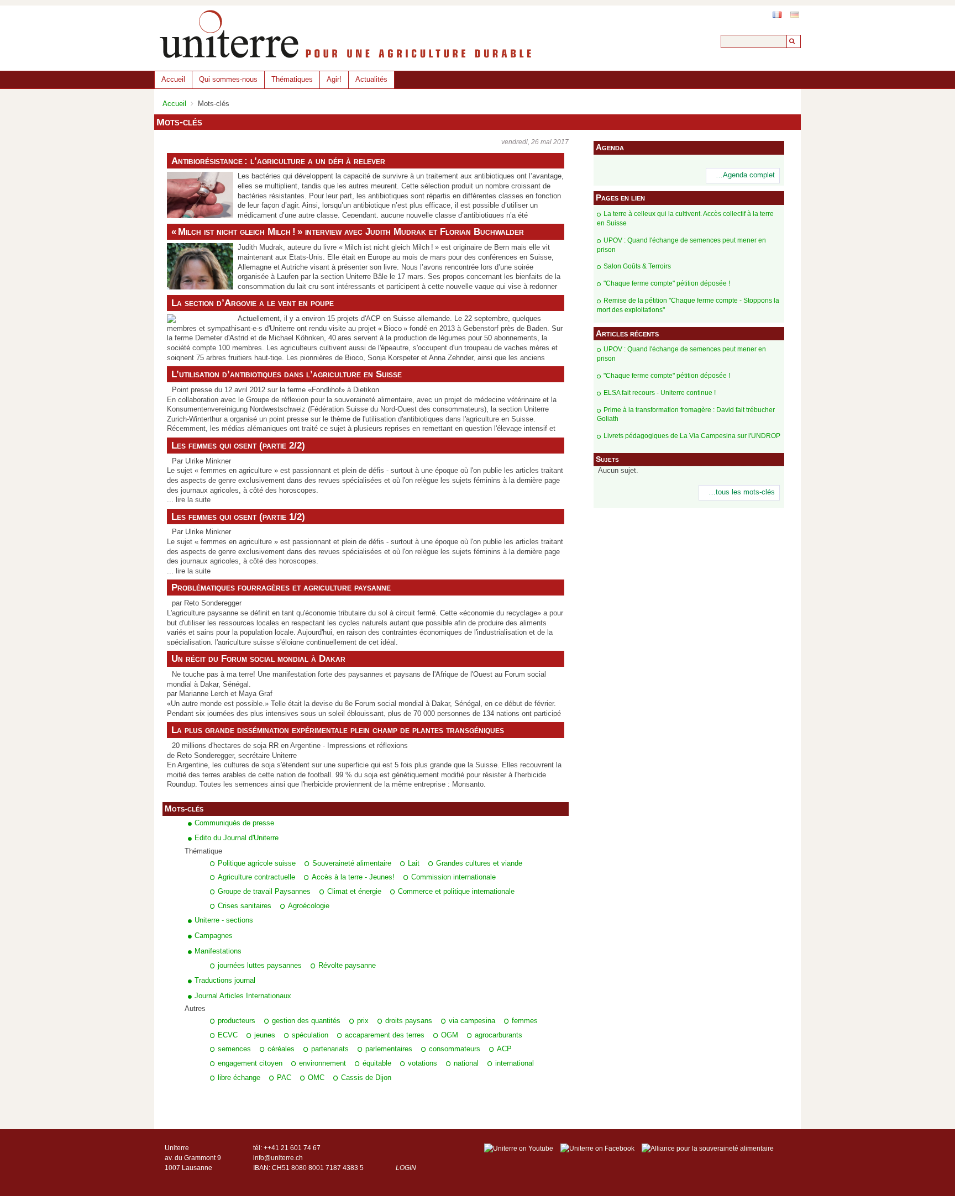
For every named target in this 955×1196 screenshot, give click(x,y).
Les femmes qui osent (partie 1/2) (238, 516)
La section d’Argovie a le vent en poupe (252, 302)
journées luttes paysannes (260, 966)
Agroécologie (308, 906)
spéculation (310, 1035)
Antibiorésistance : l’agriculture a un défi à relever (278, 160)
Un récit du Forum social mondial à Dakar (258, 658)
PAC (284, 1078)
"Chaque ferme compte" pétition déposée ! (667, 283)
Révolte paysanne (347, 966)
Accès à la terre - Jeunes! (353, 877)
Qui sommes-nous (228, 79)
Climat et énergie (354, 891)
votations (422, 1063)
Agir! (334, 79)
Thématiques (292, 79)
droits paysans (408, 1021)
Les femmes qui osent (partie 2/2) (238, 445)
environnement (322, 1063)
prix (363, 1021)
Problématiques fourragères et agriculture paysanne (281, 587)
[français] (777, 15)
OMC (316, 1078)
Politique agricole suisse (257, 863)
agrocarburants (498, 1035)
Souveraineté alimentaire (351, 863)
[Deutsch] (794, 15)
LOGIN (406, 1168)
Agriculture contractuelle (256, 877)
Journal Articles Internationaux (243, 996)
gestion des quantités (306, 1021)
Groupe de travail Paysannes (264, 891)
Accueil (173, 79)
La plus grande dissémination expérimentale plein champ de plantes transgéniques (337, 729)
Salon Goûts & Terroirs (637, 266)
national (466, 1063)
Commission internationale (453, 877)
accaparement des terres (384, 1035)
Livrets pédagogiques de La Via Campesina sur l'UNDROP (692, 436)
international (514, 1063)
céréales (281, 1049)
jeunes (264, 1035)
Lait (413, 863)
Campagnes (214, 935)
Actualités (371, 79)
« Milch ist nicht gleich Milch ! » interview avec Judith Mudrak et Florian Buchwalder (347, 231)
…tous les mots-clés (742, 492)
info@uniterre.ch (278, 1158)
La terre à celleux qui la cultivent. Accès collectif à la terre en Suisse (685, 218)
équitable (377, 1063)
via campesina (472, 1021)
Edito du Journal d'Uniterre (237, 838)
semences (234, 1049)
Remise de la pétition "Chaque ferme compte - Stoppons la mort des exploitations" (688, 305)
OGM (449, 1035)
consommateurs (454, 1049)
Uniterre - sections (224, 920)
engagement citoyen (250, 1063)
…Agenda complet (745, 175)
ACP (504, 1049)
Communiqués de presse (234, 823)
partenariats (330, 1049)
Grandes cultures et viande (479, 863)
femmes (525, 1021)
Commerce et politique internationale (456, 891)
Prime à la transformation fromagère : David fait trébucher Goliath (686, 414)
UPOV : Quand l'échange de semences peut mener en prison (681, 245)
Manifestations (218, 951)
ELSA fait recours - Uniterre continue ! (660, 393)
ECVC (228, 1035)
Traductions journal (225, 980)
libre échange (239, 1078)
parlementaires (388, 1049)
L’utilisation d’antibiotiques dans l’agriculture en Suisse (286, 374)
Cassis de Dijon (366, 1078)
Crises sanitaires (244, 906)
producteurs (236, 1021)
